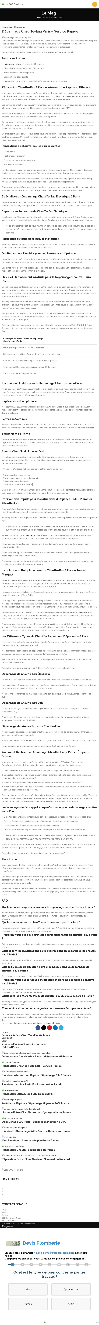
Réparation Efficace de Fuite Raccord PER (28, 1094)
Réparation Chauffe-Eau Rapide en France (28, 1149)
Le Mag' (7, 1197)
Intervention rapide (12, 64)
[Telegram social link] (61, 1027)
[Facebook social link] (37, 1027)
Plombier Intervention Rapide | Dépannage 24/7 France (36, 1075)
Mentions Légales (11, 1188)
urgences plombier (51, 1023)
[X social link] (43, 1027)
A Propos (7, 1185)
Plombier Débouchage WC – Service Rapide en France (36, 1131)
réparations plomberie (12, 1023)
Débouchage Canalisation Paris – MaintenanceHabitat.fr (37, 1056)
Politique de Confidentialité (15, 1191)
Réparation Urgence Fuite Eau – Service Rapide (32, 1065)
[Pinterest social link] (49, 1027)
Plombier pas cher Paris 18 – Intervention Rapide (32, 1084)
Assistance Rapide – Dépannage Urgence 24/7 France (36, 1103)
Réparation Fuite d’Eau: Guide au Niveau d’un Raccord (36, 1159)
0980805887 (16, 1210)
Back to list (7, 1038)
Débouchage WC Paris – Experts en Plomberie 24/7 (34, 1121)
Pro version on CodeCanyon (39, 1316)
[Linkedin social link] (55, 1027)
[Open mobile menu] (94, 4)
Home (39, 17)
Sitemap (7, 1200)
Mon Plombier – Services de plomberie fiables (30, 1140)
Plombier (31, 535)
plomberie (82, 612)
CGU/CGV (7, 1194)
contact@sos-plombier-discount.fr (20, 1212)
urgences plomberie (32, 1023)
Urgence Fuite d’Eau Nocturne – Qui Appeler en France (36, 1112)
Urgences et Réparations (52, 17)
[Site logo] (12, 4)
